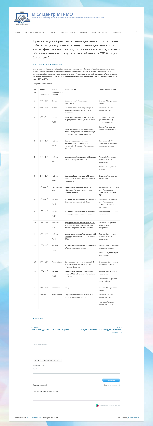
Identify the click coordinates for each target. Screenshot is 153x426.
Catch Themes (133, 418)
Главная (17, 32)
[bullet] (51, 360)
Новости (52, 32)
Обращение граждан (99, 32)
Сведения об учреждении (34, 32)
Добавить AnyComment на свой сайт (109, 405)
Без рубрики (39, 318)
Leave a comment (57, 64)
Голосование (117, 32)
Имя (35, 369)
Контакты (83, 32)
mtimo (47, 64)
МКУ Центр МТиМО (52, 14)
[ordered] (48, 360)
